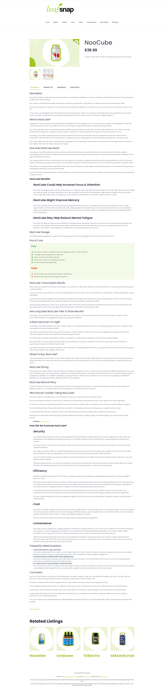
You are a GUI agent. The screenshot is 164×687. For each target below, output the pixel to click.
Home (47, 22)
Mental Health (34, 609)
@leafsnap (86, 676)
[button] (76, 42)
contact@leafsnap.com (70, 676)
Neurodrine (38, 655)
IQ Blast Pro (92, 655)
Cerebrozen (65, 655)
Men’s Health (104, 22)
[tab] (35, 87)
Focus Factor (44, 421)
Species (55, 22)
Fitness (81, 22)
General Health (91, 22)
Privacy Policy (104, 676)
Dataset (64, 22)
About (73, 22)
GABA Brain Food (122, 655)
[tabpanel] (82, 347)
